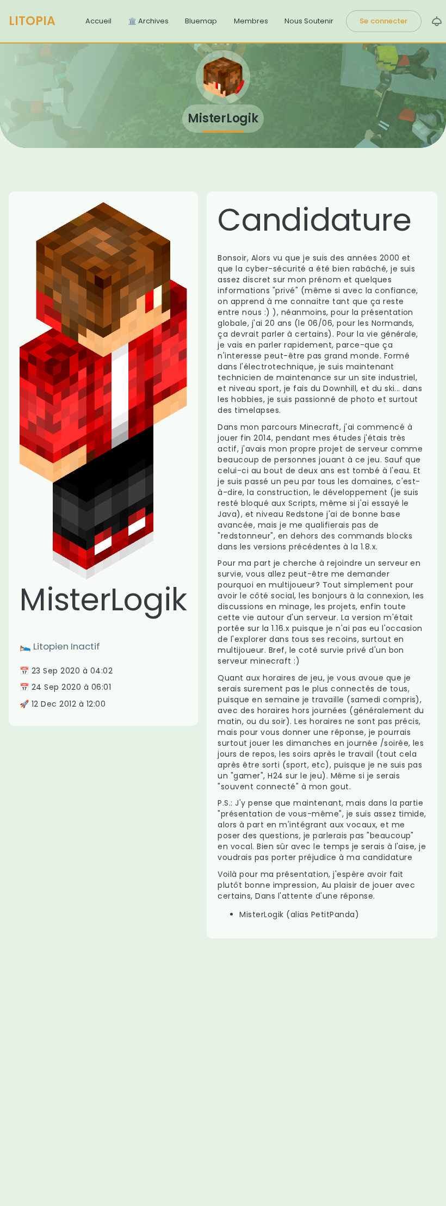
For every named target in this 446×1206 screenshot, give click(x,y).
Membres (251, 21)
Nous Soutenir (308, 21)
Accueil (98, 21)
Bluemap (201, 21)
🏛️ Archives (148, 21)
